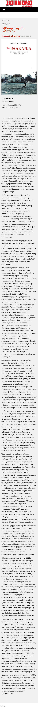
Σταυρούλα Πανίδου (10, 36)
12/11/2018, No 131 (25, 36)
